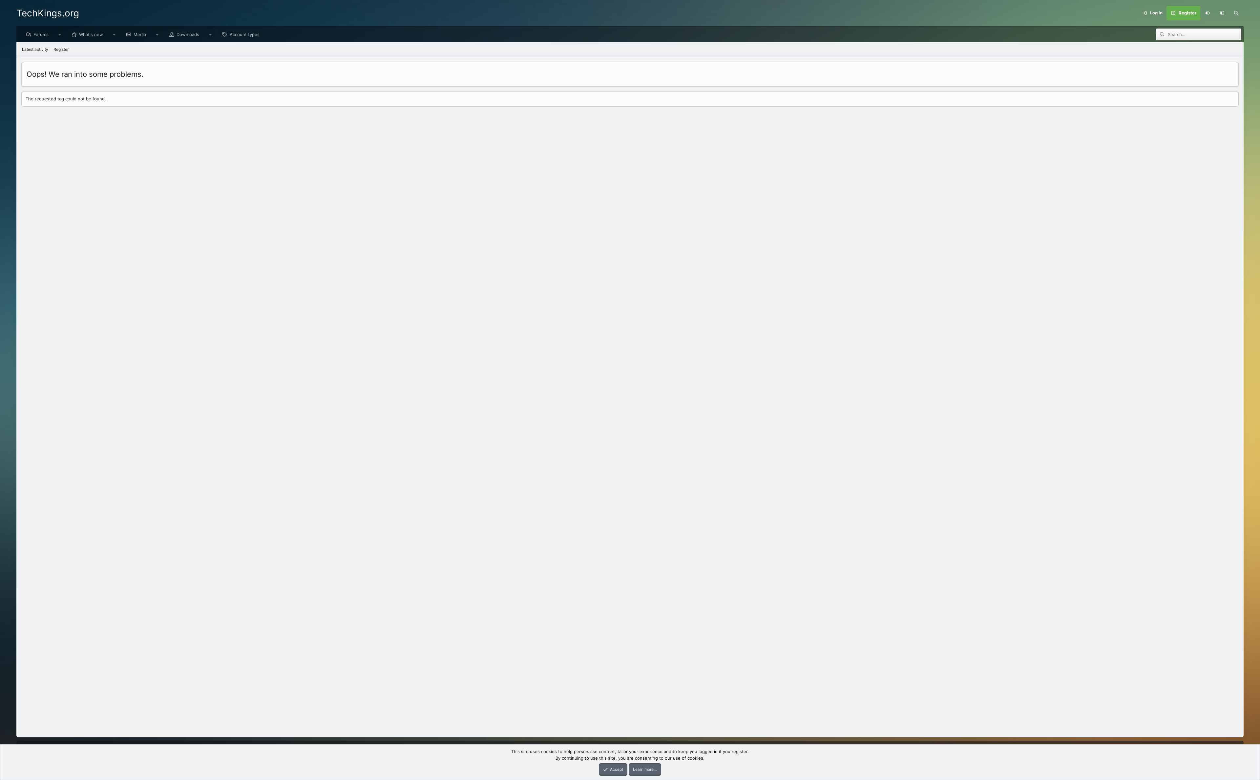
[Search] (1236, 13)
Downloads (188, 34)
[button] (1222, 13)
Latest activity (35, 49)
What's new (91, 34)
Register (61, 49)
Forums (41, 34)
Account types (245, 34)
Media (140, 34)
